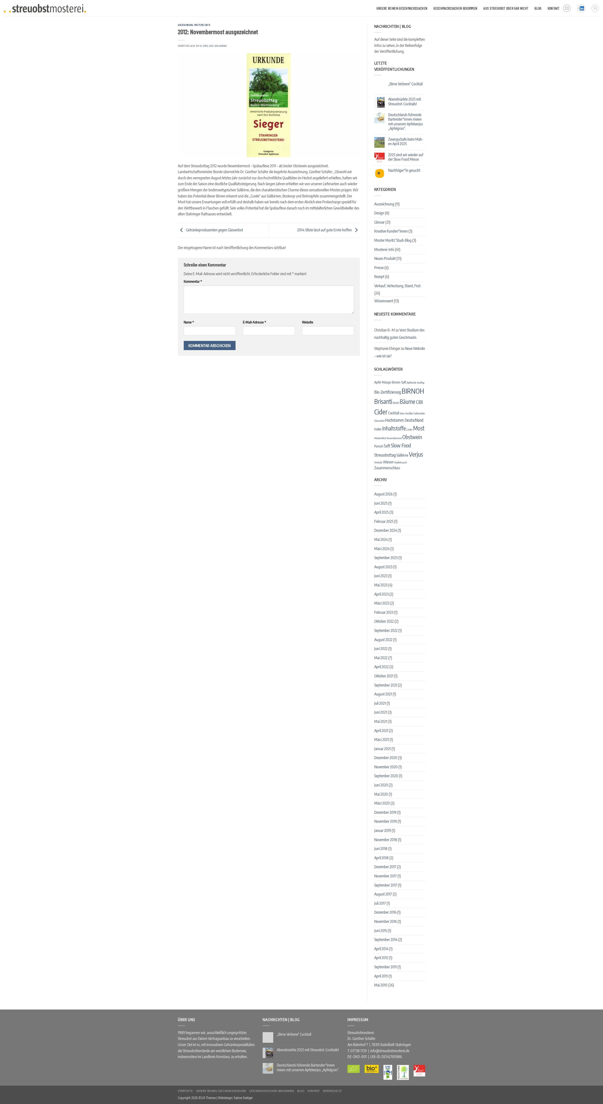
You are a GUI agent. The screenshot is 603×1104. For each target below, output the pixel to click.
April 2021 (381, 730)
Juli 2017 (380, 903)
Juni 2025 (380, 503)
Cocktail (393, 413)
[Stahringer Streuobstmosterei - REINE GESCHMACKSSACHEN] (45, 8)
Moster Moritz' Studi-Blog (393, 240)
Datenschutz (332, 1091)
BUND (396, 402)
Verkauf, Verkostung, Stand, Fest (397, 285)
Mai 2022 (380, 657)
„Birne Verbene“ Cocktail (405, 84)
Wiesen (388, 462)
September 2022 (386, 630)
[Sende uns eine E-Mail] (567, 8)
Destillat (409, 413)
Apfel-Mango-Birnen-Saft (390, 382)
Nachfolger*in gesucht (404, 170)
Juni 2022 (380, 648)
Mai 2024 (381, 539)
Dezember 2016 (385, 912)
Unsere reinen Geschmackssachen (402, 8)
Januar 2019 (382, 830)
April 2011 (381, 976)
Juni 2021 (380, 712)
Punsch (378, 446)
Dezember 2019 (385, 812)
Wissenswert (383, 300)
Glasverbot (379, 420)
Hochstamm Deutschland (404, 420)
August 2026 (383, 494)
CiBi (419, 402)
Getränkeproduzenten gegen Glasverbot (214, 230)
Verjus (416, 454)
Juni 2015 (380, 930)
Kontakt (554, 8)
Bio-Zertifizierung (387, 392)
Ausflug (420, 382)
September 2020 (386, 775)
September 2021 (385, 685)
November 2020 (386, 767)
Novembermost (394, 438)
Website (307, 322)
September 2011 (385, 967)
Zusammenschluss (387, 468)
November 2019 (385, 821)
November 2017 (385, 876)
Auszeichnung (185, 24)
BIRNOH (413, 391)
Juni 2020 (381, 785)
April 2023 (381, 594)
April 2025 (381, 512)
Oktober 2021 (383, 676)
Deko (402, 413)
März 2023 (381, 603)
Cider (380, 412)
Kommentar (193, 281)
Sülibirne (402, 455)
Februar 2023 (383, 612)
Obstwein (412, 437)
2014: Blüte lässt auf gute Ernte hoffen (324, 230)
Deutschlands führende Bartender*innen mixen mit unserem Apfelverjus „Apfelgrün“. (405, 122)
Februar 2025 (383, 521)
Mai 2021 (380, 721)
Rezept (379, 276)
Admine (223, 45)
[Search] (595, 8)
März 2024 (382, 548)
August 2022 (383, 639)
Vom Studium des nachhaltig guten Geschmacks (399, 334)
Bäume (407, 401)
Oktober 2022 (384, 621)
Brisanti (383, 401)
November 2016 (385, 921)
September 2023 (386, 557)
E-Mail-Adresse (254, 322)
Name (189, 322)
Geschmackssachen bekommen (455, 8)
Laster (409, 429)
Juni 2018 (380, 848)
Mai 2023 (380, 585)
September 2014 (385, 939)
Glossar (379, 222)
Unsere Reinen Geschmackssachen (221, 1091)
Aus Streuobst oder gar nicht (505, 8)
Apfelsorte (411, 382)
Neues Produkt (385, 258)
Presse (379, 267)
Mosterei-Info (202, 24)
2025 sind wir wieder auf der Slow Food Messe (405, 157)
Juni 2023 (380, 575)
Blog (537, 8)
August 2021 (383, 694)
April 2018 (381, 857)
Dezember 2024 (385, 530)
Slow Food (401, 445)
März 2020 (382, 803)
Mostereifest (380, 438)
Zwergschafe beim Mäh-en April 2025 (405, 141)
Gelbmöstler (419, 413)
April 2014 (381, 948)
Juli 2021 (380, 703)
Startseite (185, 1091)
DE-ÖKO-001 (357, 1056)
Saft (387, 445)
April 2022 (381, 666)
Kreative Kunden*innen (391, 231)
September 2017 (385, 885)
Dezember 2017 (385, 866)
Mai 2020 (381, 794)
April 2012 (381, 957)
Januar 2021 (382, 748)
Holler (378, 429)
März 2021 (381, 739)
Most (418, 428)
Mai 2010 (380, 985)
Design (379, 213)
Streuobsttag (385, 455)
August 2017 (383, 894)
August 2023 (383, 566)
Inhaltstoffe (394, 428)
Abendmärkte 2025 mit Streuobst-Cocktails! (404, 101)
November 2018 (385, 839)
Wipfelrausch (400, 462)
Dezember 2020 (385, 757)
